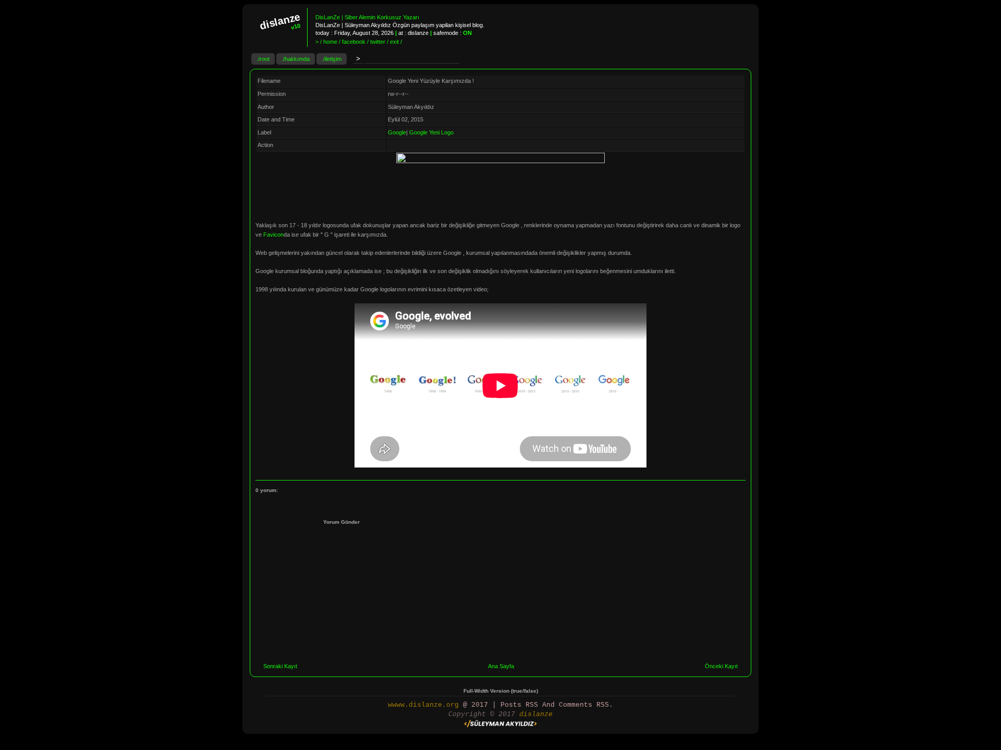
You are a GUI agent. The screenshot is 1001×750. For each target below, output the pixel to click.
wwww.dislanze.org (423, 705)
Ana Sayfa (501, 666)
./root (263, 59)
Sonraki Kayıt (280, 666)
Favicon (273, 234)
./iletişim (331, 59)
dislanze (536, 714)
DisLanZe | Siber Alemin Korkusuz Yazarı (367, 17)
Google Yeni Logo (431, 132)
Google (397, 132)
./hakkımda (296, 59)
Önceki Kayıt (721, 666)
